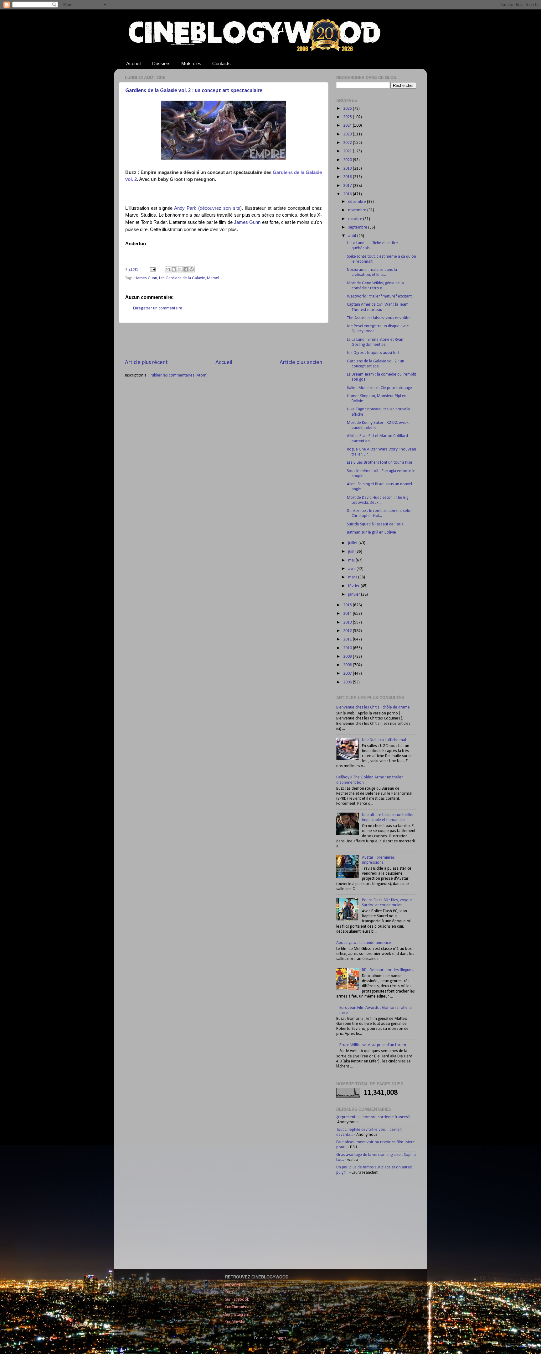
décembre (357, 202)
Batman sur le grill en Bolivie (371, 532)
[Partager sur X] (180, 269)
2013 (348, 622)
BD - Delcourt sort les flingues (387, 970)
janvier (354, 595)
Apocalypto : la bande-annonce (363, 943)
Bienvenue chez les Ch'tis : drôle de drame (373, 707)
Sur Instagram (237, 1315)
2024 (348, 126)
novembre (357, 210)
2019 (348, 168)
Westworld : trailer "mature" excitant (379, 296)
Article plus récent (146, 363)
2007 (348, 674)
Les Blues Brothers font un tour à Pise (379, 463)
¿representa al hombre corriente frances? (373, 1117)
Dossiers (161, 63)
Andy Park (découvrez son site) (207, 208)
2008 (348, 665)
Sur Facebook (237, 1300)
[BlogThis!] (174, 269)
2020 (348, 160)
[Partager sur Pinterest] (191, 269)
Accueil (133, 63)
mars (353, 577)
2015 (348, 605)
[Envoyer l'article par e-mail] (152, 269)
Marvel (213, 278)
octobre (355, 219)
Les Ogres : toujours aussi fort (373, 353)
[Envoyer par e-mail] (168, 269)
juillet (353, 543)
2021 (348, 151)
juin (351, 552)
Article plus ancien (301, 363)
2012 (348, 631)
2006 (348, 682)
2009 (348, 657)
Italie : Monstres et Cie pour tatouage (379, 388)
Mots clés (191, 63)
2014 (348, 614)
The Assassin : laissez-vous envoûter (379, 318)
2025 (348, 117)
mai (352, 560)
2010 (348, 648)
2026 (348, 109)
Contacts (221, 63)
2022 (348, 143)
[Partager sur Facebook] (186, 269)
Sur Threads (235, 1307)
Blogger (279, 1338)
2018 (348, 177)
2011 (348, 639)
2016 (348, 194)
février (354, 586)
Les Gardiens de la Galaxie (182, 278)
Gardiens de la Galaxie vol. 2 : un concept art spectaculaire (193, 91)
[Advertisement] (223, 340)
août (352, 236)
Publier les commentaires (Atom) (179, 375)
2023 (348, 134)
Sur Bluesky (235, 1322)
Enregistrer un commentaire (157, 308)
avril (352, 569)
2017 (348, 186)
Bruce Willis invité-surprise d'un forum (372, 1045)
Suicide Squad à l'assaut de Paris (375, 524)
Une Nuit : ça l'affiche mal (384, 740)
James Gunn (247, 222)
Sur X (229, 1292)
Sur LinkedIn (235, 1285)
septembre (358, 227)
